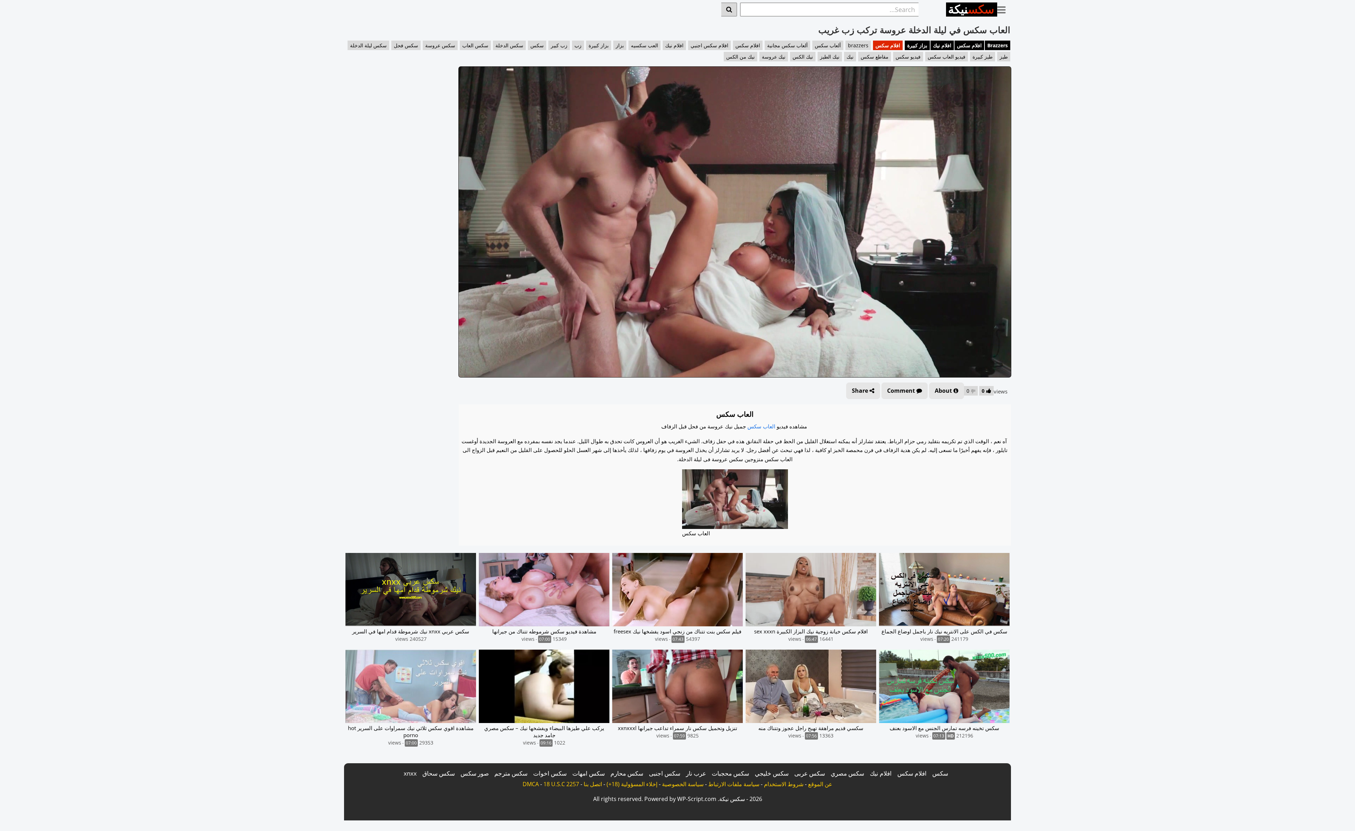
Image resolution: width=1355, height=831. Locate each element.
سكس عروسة (440, 45)
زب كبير (559, 45)
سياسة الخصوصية (683, 784)
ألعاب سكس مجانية (787, 45)
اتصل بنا (593, 784)
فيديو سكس (908, 56)
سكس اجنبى (664, 773)
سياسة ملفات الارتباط (733, 784)
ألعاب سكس (828, 45)
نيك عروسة (773, 56)
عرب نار (696, 773)
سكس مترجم (511, 773)
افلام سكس (969, 45)
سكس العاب (475, 45)
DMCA (531, 784)
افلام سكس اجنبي (709, 45)
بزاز (620, 45)
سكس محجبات (730, 773)
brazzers (858, 45)
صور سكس (474, 773)
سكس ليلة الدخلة (368, 45)
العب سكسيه (644, 45)
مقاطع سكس (875, 56)
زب (578, 45)
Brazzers (997, 45)
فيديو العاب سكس (946, 56)
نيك (850, 56)
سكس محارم (626, 773)
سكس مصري (847, 773)
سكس (537, 45)
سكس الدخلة (509, 45)
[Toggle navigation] (1004, 8)
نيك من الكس (740, 56)
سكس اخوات (550, 773)
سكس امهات (588, 773)
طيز (1004, 56)
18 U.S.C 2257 (561, 784)
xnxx (410, 773)
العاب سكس (761, 426)
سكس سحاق (438, 773)
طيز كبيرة (982, 56)
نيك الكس (803, 56)
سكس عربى (809, 773)
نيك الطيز (829, 56)
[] (729, 9)
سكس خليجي (772, 773)
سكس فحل (406, 45)
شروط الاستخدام (783, 784)
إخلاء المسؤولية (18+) (632, 784)
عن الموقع (820, 784)
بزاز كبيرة (917, 45)
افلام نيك (942, 45)
